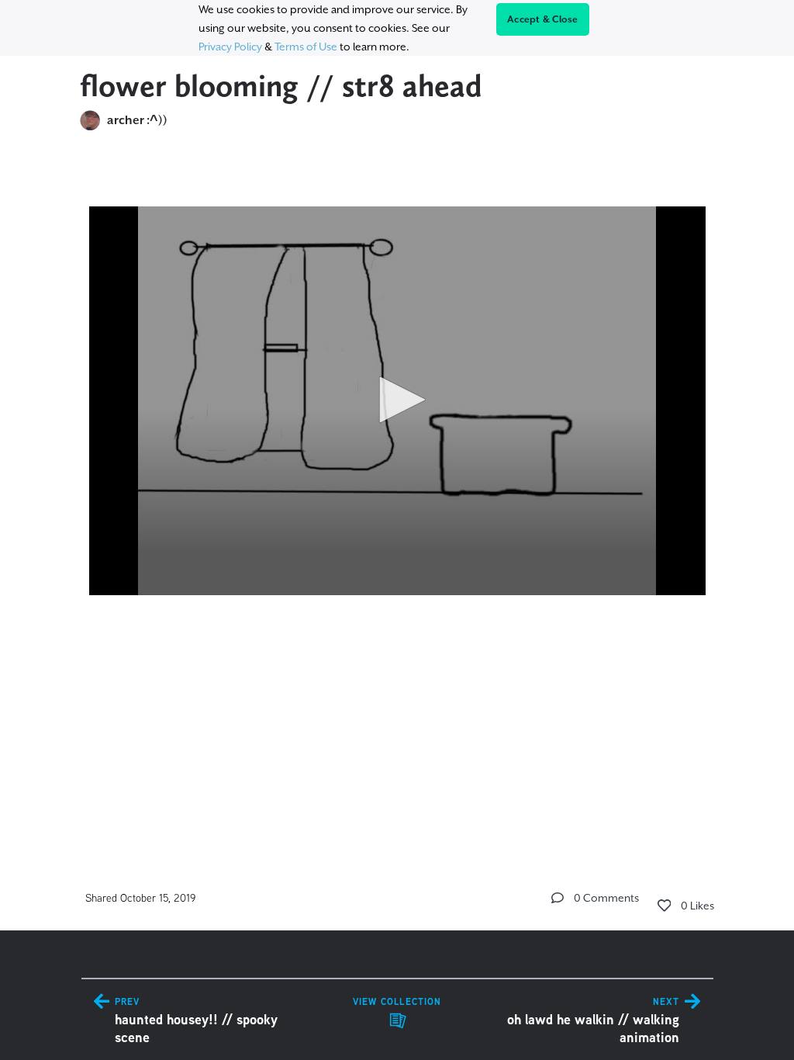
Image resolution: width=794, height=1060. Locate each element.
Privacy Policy (230, 46)
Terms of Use (305, 46)
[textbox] (397, 417)
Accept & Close (542, 19)
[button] (397, 399)
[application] (397, 400)
